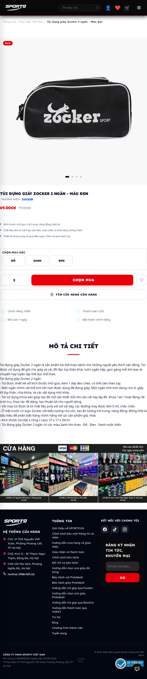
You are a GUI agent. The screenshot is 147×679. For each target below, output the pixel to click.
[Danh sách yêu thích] (141, 280)
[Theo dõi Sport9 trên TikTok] (115, 529)
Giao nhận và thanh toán (68, 552)
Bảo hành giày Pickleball (68, 582)
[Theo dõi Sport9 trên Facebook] (105, 529)
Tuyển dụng (59, 633)
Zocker (27, 199)
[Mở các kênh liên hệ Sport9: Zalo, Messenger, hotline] (137, 669)
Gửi (122, 578)
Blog (55, 622)
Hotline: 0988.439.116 (21, 574)
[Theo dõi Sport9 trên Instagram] (125, 529)
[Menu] (139, 7)
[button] (67, 177)
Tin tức (56, 617)
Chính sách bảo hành (65, 557)
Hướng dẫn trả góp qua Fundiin (72, 588)
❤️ (118, 8)
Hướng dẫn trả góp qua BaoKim (73, 602)
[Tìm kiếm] (97, 7)
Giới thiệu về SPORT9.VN (68, 528)
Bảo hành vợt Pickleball (67, 577)
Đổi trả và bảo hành (65, 562)
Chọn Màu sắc (13, 252)
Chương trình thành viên (67, 628)
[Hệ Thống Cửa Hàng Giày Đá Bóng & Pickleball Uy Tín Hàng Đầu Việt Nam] (16, 7)
